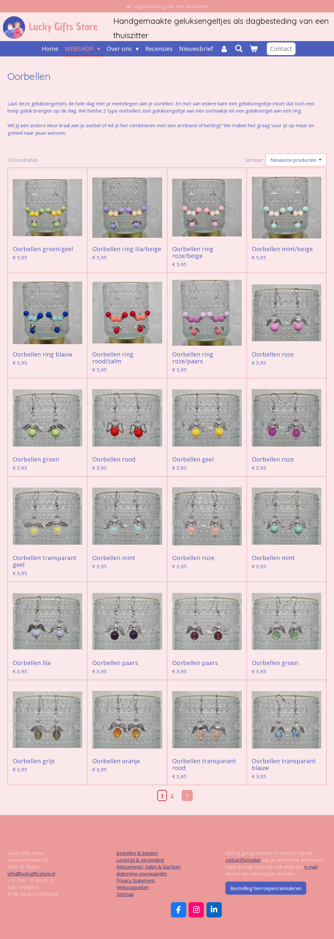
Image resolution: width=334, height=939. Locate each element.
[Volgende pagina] (187, 795)
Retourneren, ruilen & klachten (148, 867)
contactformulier (243, 860)
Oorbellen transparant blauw (284, 764)
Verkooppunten (132, 887)
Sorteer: (254, 160)
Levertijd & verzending (140, 860)
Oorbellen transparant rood (204, 764)
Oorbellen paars (115, 662)
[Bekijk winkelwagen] (253, 48)
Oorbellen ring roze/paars (192, 358)
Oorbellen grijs (34, 761)
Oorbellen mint (113, 557)
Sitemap (125, 894)
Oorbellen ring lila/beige (126, 249)
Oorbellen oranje (116, 761)
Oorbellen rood (113, 459)
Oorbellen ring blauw (42, 354)
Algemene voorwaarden (141, 874)
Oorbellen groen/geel (43, 249)
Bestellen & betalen (137, 853)
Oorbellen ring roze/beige (192, 252)
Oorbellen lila (32, 662)
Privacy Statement (135, 880)
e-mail (310, 867)
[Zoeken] (239, 48)
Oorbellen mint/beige (282, 249)
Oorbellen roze (273, 354)
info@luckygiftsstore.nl (31, 874)
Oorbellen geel (193, 459)
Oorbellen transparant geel (45, 561)
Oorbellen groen (36, 459)
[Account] (224, 48)
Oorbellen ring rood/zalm (112, 358)
